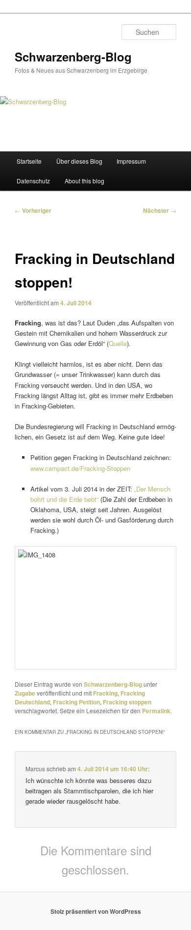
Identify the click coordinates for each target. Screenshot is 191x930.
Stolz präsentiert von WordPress (95, 911)
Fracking (105, 693)
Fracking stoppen (127, 702)
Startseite (29, 161)
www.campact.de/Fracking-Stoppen (80, 468)
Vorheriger (33, 210)
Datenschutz (33, 180)
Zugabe (25, 693)
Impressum (131, 161)
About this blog (84, 180)
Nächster (159, 210)
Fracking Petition (76, 702)
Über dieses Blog (79, 161)
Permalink (156, 710)
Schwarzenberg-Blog (73, 56)
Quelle (118, 343)
